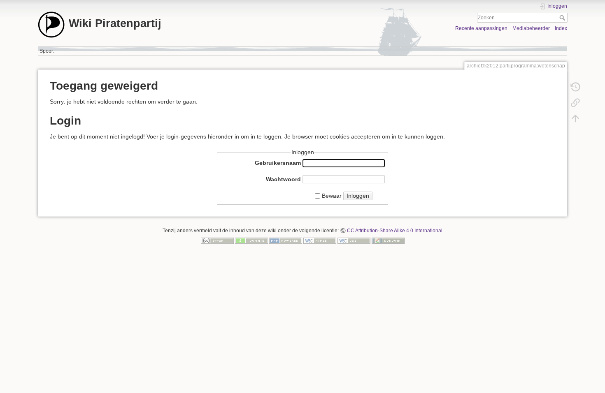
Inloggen (358, 195)
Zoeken (563, 18)
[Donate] (251, 240)
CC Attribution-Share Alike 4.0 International (394, 230)
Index (561, 28)
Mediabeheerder (531, 28)
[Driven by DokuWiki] (388, 240)
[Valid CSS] (353, 240)
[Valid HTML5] (319, 240)
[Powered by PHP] (285, 240)
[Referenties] (575, 103)
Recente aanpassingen (481, 28)
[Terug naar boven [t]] (575, 118)
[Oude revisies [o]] (575, 87)
